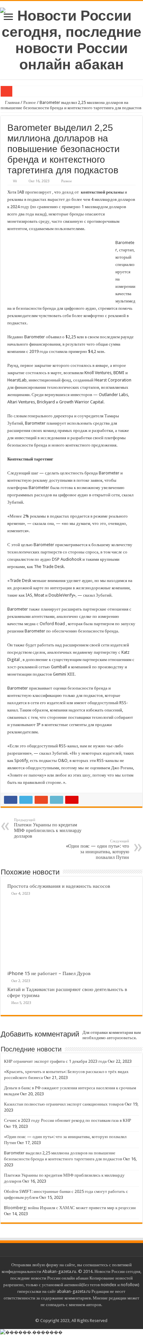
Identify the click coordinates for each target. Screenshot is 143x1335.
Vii (15, 181)
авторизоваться (121, 1037)
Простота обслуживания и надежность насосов (58, 886)
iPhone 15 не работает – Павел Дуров (48, 973)
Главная (12, 102)
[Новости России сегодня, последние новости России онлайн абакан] (71, 39)
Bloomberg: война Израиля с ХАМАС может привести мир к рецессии (70, 1207)
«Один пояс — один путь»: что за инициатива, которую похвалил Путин (97, 849)
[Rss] (71, 1313)
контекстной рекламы (102, 192)
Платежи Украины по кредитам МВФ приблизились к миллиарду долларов (47, 828)
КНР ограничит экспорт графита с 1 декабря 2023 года (55, 1061)
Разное (29, 102)
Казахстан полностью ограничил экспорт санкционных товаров (64, 1104)
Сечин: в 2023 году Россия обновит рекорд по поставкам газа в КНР (67, 1120)
